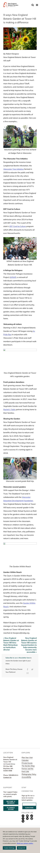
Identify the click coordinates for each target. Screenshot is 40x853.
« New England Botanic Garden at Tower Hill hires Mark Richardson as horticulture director (11, 644)
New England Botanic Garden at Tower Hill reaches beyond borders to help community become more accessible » (29, 645)
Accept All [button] (21, 848)
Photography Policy (29, 774)
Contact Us (7, 777)
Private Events (27, 763)
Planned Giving (11, 808)
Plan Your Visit (27, 757)
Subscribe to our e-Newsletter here (18, 658)
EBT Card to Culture (17, 226)
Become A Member (11, 802)
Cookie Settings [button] (9, 848)
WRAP (13, 277)
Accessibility (26, 777)
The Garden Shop (28, 766)
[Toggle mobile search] (33, 5)
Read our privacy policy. (25, 843)
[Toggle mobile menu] (37, 5)
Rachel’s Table (9, 409)
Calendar (25, 760)
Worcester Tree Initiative (13, 169)
